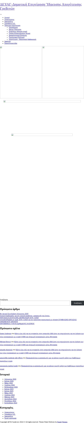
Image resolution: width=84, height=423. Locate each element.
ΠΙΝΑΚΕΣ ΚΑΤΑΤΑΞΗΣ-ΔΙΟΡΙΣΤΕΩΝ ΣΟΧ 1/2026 (19, 318)
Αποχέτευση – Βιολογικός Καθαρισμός (22, 39)
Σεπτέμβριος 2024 (10, 403)
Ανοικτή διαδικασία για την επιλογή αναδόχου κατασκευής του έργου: (25, 316)
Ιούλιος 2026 (8, 381)
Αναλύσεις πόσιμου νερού (18, 31)
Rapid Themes (62, 422)
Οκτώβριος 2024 (10, 401)
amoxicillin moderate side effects (11, 358)
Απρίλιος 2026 (9, 385)
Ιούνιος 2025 (8, 391)
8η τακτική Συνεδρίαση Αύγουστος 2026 (14, 314)
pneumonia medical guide (9, 366)
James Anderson (5, 334)
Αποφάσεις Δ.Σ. (9, 23)
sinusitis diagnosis (6, 350)
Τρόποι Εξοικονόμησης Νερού (19, 33)
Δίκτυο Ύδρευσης (15, 29)
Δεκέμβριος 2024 (10, 399)
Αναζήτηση (4, 300)
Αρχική (7, 17)
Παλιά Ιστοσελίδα (10, 43)
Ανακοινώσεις (9, 19)
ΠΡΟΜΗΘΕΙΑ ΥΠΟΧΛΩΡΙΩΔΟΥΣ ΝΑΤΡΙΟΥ (17, 324)
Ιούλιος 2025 (8, 389)
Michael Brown (5, 342)
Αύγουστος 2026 (10, 379)
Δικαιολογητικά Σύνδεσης (18, 35)
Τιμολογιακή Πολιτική (16, 37)
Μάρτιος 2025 (9, 397)
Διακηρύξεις (8, 21)
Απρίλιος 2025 (9, 395)
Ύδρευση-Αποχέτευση (12, 25)
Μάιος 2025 (8, 393)
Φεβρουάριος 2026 (11, 387)
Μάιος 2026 (8, 383)
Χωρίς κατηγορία (10, 418)
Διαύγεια (7, 41)
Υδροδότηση (13, 27)
